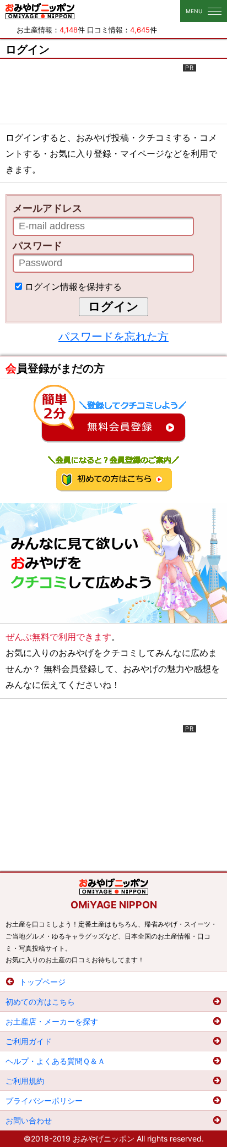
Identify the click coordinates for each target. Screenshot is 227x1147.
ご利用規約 (25, 1080)
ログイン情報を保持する (73, 286)
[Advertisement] (113, 91)
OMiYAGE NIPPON (114, 905)
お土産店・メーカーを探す (52, 1021)
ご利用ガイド (29, 1041)
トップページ (42, 981)
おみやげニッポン (40, 11)
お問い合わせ (29, 1120)
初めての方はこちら (40, 1001)
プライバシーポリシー (44, 1100)
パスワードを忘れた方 (113, 336)
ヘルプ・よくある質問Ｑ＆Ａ (55, 1061)
